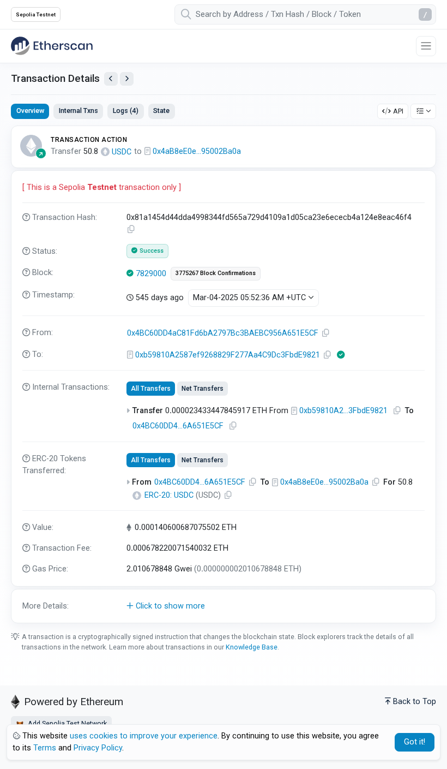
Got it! (414, 742)
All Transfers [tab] (151, 388)
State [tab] (161, 110)
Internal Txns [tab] (78, 110)
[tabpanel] (223, 374)
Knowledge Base (251, 647)
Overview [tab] (30, 110)
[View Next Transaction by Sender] (127, 79)
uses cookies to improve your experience (144, 736)
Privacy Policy (98, 748)
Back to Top (414, 701)
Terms (44, 748)
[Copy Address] (326, 333)
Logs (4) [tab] (125, 110)
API (398, 111)
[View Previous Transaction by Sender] (111, 79)
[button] (223, 606)
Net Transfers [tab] (203, 388)
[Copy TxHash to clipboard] (131, 229)
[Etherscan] (52, 46)
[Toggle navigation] (426, 46)
